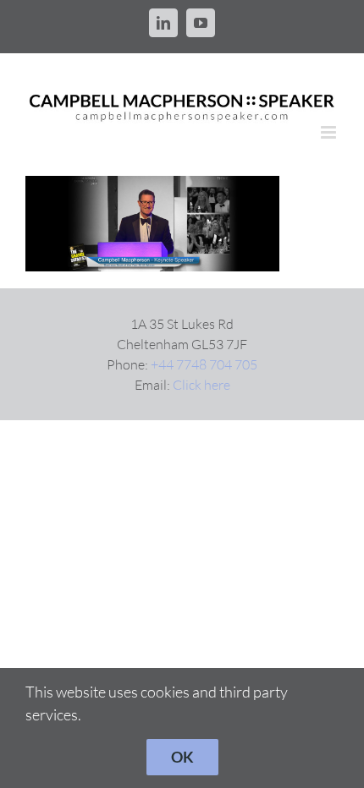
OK (182, 756)
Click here (201, 384)
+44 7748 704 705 (204, 364)
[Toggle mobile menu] (330, 132)
